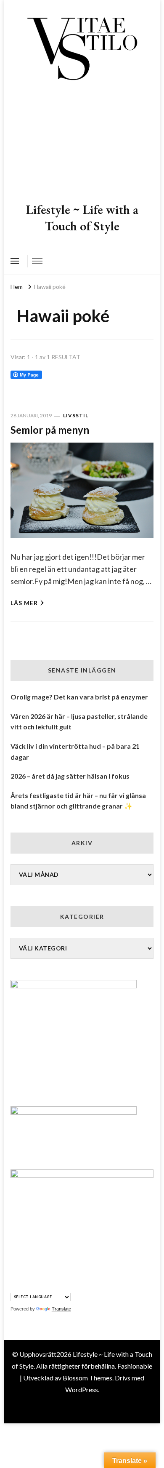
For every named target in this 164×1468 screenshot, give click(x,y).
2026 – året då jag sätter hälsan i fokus (70, 776)
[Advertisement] (82, 142)
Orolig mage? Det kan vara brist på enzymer (79, 697)
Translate (61, 1308)
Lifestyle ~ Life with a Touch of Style (82, 217)
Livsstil (75, 415)
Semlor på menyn (50, 430)
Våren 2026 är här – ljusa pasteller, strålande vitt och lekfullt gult (79, 721)
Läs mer (24, 602)
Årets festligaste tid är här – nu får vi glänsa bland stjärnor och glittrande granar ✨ (78, 800)
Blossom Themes (87, 1378)
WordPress (81, 1389)
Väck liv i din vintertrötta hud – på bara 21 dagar (75, 751)
